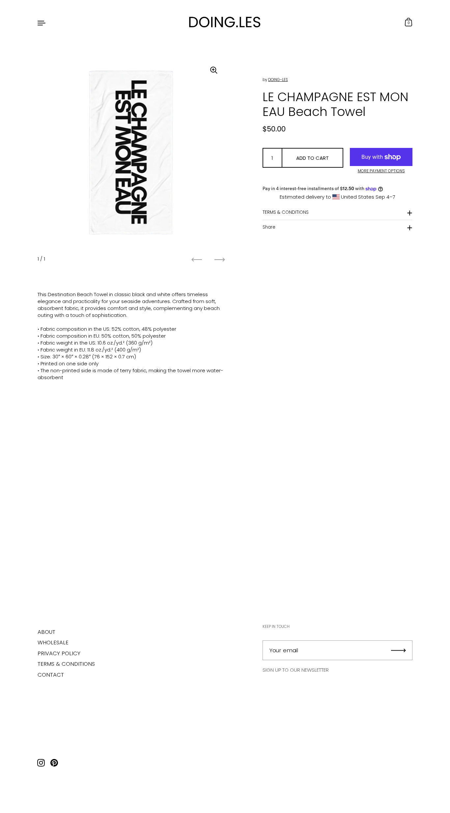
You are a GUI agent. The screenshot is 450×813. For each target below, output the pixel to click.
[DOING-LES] (225, 22)
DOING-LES (278, 79)
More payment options (381, 171)
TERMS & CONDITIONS (286, 212)
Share (269, 227)
